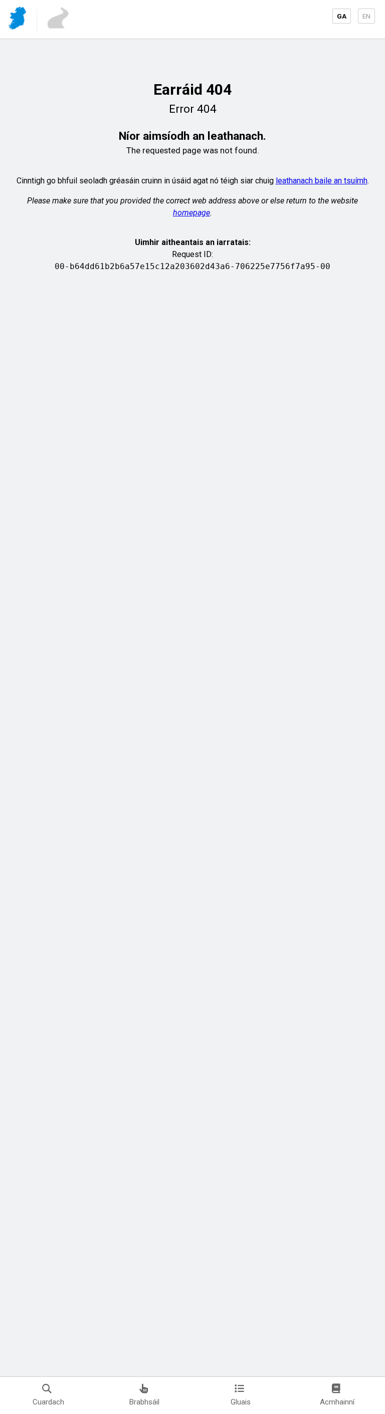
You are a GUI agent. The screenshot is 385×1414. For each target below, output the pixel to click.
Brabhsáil (144, 1401)
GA (341, 16)
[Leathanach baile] (18, 20)
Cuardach (48, 1401)
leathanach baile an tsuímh (321, 180)
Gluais (241, 1401)
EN (366, 16)
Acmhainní (337, 1401)
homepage (191, 212)
